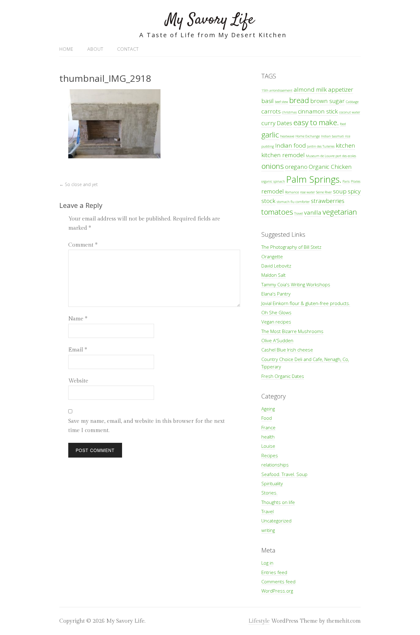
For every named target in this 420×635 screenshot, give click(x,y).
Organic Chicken (330, 167)
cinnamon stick (318, 111)
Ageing (268, 409)
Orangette (272, 256)
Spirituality (272, 483)
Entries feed (274, 572)
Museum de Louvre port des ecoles (331, 156)
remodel (272, 191)
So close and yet (78, 184)
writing (268, 530)
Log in (267, 563)
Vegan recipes (276, 322)
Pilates (355, 181)
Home (66, 49)
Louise (268, 446)
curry (268, 123)
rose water (307, 192)
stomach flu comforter (293, 202)
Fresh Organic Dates (282, 376)
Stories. (269, 493)
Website (78, 381)
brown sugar (327, 101)
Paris (346, 181)
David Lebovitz (276, 266)
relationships (275, 465)
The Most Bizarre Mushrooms (292, 331)
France (268, 427)
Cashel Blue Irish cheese (287, 350)
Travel (298, 213)
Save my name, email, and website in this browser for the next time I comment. (146, 426)
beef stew (281, 102)
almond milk (310, 89)
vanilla (312, 212)
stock (268, 201)
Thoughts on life (278, 502)
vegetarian (340, 212)
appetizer (340, 89)
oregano (296, 167)
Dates (284, 123)
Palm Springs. (313, 179)
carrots (271, 111)
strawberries (327, 201)
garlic (270, 134)
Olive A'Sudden (277, 340)
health (268, 437)
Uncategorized (276, 521)
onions (272, 166)
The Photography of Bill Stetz (291, 247)
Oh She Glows (276, 312)
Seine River (324, 192)
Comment (82, 245)
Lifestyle (259, 621)
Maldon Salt (273, 275)
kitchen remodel (283, 155)
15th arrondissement (276, 90)
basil (267, 101)
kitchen (345, 145)
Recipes (269, 455)
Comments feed (278, 581)
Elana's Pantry (276, 294)
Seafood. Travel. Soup (284, 474)
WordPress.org (277, 591)
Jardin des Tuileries (321, 146)
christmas (289, 112)
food (343, 124)
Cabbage (352, 102)
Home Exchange (307, 136)
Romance (292, 192)
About (95, 49)
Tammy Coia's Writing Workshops (295, 284)
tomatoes (277, 212)
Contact (128, 49)
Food (266, 418)
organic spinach (273, 181)
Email (77, 350)
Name (77, 319)
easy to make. (316, 122)
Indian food (290, 145)
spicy (354, 191)
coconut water (349, 112)
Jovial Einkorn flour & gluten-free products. (305, 303)
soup (340, 191)
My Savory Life (210, 20)
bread (299, 100)
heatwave (287, 136)
